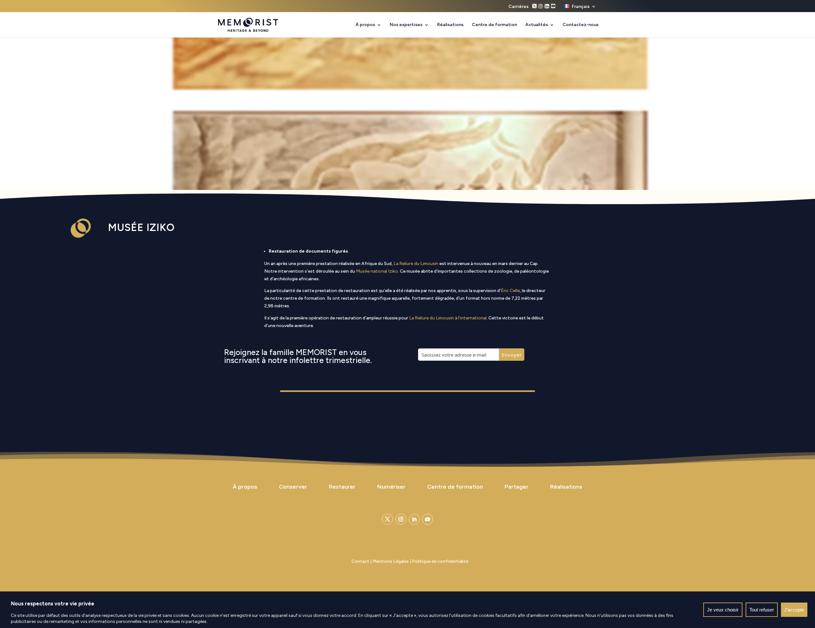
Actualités (536, 25)
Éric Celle (510, 290)
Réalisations (450, 25)
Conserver (293, 487)
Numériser (391, 487)
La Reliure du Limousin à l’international (447, 318)
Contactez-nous (581, 25)
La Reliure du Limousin (415, 263)
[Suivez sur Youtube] (427, 519)
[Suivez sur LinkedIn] (414, 519)
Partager (516, 487)
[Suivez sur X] (387, 519)
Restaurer (342, 487)
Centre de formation (494, 25)
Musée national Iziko (377, 271)
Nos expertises (406, 25)
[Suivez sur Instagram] (400, 519)
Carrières (518, 6)
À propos (365, 25)
